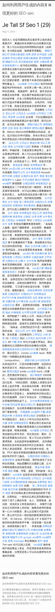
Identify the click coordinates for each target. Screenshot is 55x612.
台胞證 (16, 176)
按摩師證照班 (21, 422)
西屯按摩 (15, 404)
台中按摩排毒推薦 (40, 400)
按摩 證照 (18, 485)
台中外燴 (26, 168)
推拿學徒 (48, 212)
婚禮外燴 (7, 216)
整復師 (40, 312)
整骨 (36, 61)
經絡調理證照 (24, 297)
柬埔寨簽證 (42, 183)
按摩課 (27, 257)
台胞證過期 (29, 183)
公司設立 (21, 113)
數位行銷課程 (42, 179)
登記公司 (10, 113)
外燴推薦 (16, 312)
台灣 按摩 (36, 216)
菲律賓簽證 (36, 164)
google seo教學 (32, 537)
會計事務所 (25, 128)
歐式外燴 (41, 338)
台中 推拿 (13, 201)
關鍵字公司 (12, 61)
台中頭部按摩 (42, 360)
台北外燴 (35, 246)
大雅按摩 (44, 61)
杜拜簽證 (42, 54)
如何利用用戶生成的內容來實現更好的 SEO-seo (27, 9)
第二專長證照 (26, 201)
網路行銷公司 (35, 124)
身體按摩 (10, 533)
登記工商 (45, 142)
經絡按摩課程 (35, 290)
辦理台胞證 (38, 128)
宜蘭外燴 (10, 301)
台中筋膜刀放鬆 (22, 146)
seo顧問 (6, 183)
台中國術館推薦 (19, 481)
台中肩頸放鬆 (23, 478)
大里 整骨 (7, 540)
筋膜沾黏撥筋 (17, 54)
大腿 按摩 (7, 422)
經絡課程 (46, 301)
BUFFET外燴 (9, 297)
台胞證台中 (27, 293)
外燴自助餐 (37, 529)
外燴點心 (45, 456)
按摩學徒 (42, 481)
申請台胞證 (16, 58)
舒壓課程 (18, 205)
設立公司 (14, 142)
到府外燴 (10, 478)
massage (19, 540)
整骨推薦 (36, 168)
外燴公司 (34, 533)
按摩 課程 (31, 54)
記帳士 (45, 246)
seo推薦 (22, 83)
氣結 (27, 246)
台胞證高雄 (34, 456)
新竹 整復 (39, 176)
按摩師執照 (22, 533)
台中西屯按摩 (29, 312)
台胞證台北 (41, 201)
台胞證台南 (27, 176)
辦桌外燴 (35, 142)
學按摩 (11, 117)
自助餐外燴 (41, 253)
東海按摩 (18, 164)
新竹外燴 (7, 176)
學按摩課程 (29, 205)
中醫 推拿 (17, 341)
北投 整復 (38, 297)
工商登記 (10, 220)
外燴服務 (21, 220)
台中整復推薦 (33, 172)
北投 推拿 (13, 128)
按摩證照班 (8, 459)
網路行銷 (30, 360)
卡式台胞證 (34, 83)
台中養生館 (22, 301)
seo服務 (33, 352)
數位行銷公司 (28, 404)
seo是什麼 (14, 168)
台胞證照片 (14, 293)
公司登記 (41, 113)
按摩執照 (47, 526)
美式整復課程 (25, 61)
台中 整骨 (37, 238)
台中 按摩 (7, 223)
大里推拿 (18, 415)
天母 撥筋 (7, 470)
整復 (47, 467)
